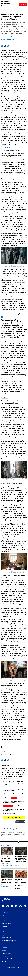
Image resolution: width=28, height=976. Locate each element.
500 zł (5, 793)
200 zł (14, 793)
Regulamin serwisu (5, 935)
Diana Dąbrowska (19, 891)
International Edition (6, 923)
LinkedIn (8, 46)
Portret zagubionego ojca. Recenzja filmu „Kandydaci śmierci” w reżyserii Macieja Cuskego (21, 859)
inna (22, 797)
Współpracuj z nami (6, 953)
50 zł (5, 797)
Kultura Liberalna (5, 3)
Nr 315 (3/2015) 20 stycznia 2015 (8, 11)
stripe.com (20, 821)
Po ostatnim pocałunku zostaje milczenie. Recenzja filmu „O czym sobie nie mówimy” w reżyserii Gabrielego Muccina (21, 884)
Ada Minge (17, 865)
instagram (12, 906)
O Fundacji (4, 926)
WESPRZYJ (22, 4)
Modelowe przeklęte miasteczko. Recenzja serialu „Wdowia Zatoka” (7, 882)
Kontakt (3, 918)
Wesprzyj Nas (4, 956)
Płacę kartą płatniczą (14, 817)
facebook (3, 906)
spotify (25, 906)
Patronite (3, 961)
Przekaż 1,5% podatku (7, 958)
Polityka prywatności (6, 937)
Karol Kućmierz (5, 886)
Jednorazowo (20, 805)
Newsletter (4, 920)
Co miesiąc (8, 805)
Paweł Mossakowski (6, 865)
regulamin (12, 813)
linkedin (20, 906)
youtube (7, 906)
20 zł (14, 797)
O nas (2, 915)
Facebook (2, 46)
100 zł (22, 793)
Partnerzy (3, 950)
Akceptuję (10, 813)
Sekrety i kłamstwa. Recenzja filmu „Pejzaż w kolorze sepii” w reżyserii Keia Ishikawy (7, 860)
